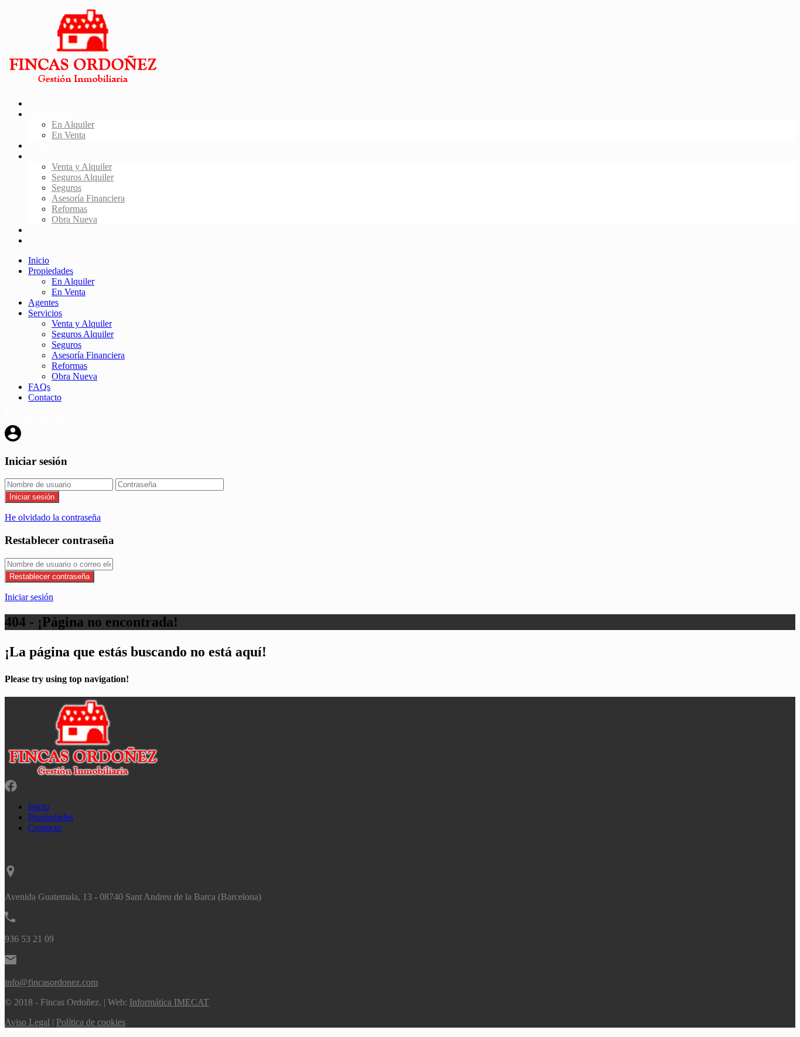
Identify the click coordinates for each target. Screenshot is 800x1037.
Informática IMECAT (169, 1002)
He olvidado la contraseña (53, 517)
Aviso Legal (27, 1022)
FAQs (39, 230)
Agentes (43, 145)
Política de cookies (90, 1022)
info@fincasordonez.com (51, 982)
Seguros (66, 188)
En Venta (69, 135)
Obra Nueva (74, 219)
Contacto (44, 240)
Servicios (45, 156)
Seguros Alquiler (83, 177)
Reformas (69, 209)
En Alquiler (73, 124)
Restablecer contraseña (49, 576)
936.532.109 (41, 420)
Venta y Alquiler (82, 167)
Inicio (38, 103)
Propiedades (50, 114)
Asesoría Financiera (88, 198)
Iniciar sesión (31, 496)
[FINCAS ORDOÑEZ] (82, 83)
